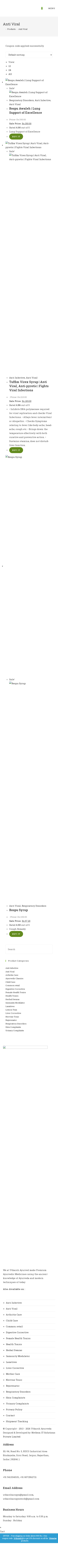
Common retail (13, 985)
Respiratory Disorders (21, 100)
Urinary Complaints (15, 1030)
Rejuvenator (11, 1020)
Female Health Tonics (16, 992)
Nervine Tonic (12, 1016)
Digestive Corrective (15, 989)
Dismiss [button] (53, 1538)
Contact (10, 1415)
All (10, 74)
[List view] (8, 49)
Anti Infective (43, 100)
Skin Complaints (13, 1027)
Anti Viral (15, 104)
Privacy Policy (14, 1409)
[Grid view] (6, 49)
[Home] (3, 29)
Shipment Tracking (17, 1421)
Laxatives (10, 1006)
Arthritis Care (12, 975)
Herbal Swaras (12, 999)
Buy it (16, 136)
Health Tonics (12, 995)
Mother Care (13, 1373)
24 (9, 70)
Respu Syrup (18, 910)
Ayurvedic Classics (14, 978)
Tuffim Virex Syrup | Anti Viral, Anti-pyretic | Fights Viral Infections (28, 386)
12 (9, 65)
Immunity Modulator (15, 1002)
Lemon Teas (11, 1009)
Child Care (10, 982)
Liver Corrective (13, 1013)
